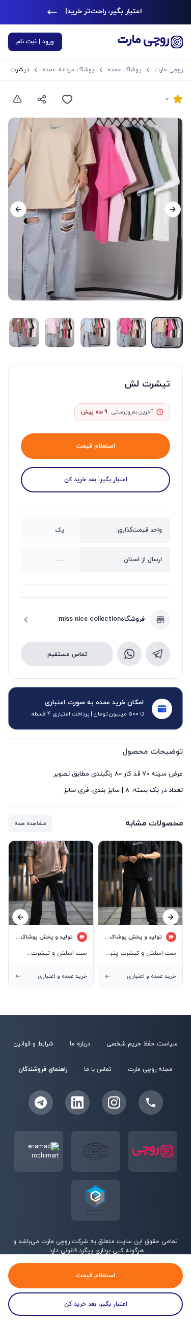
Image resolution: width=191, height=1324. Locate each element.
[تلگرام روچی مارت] (41, 1102)
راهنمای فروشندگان (43, 1069)
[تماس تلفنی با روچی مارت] (151, 1102)
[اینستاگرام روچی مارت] (114, 1102)
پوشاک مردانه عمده (68, 70)
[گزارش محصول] (17, 99)
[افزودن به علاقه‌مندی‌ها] (67, 99)
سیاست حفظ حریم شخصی (142, 1044)
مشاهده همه (30, 823)
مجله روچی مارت (150, 1069)
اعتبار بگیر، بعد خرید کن (95, 480)
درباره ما (80, 1044)
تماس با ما (98, 1069)
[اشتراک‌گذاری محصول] (42, 99)
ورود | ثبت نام (35, 42)
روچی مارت (168, 70)
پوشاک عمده (124, 70)
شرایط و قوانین (33, 1044)
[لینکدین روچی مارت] (77, 1102)
